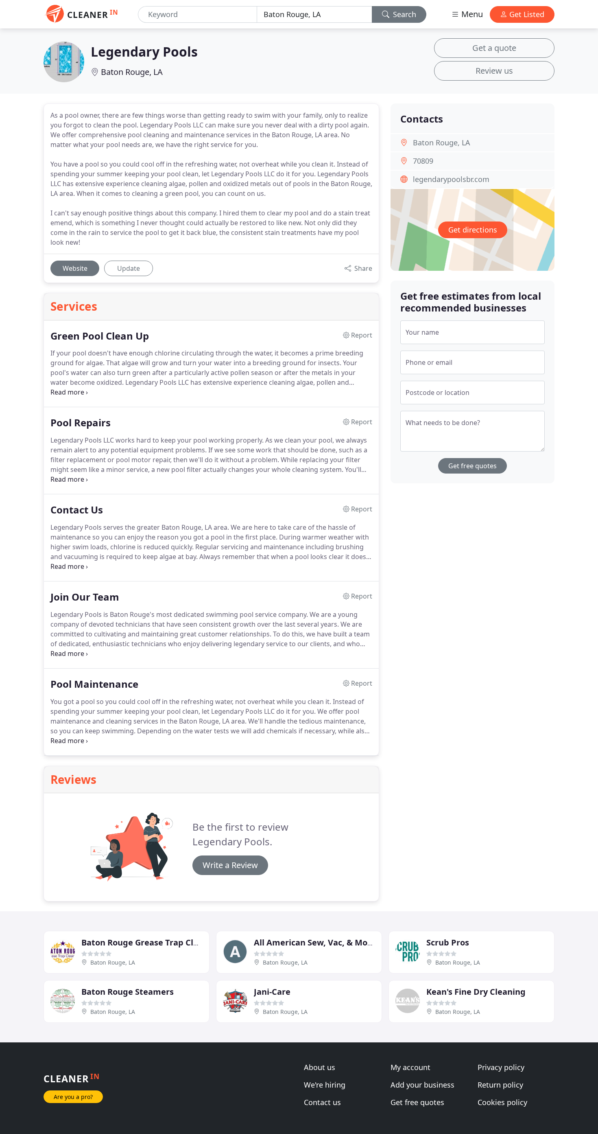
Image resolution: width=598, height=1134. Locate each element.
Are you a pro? (73, 1097)
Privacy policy (501, 1067)
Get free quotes (472, 465)
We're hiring (324, 1085)
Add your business (422, 1085)
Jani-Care (272, 991)
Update (128, 268)
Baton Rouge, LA (132, 71)
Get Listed (525, 14)
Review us (494, 70)
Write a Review (230, 865)
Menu (471, 14)
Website (75, 268)
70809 (423, 161)
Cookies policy (502, 1102)
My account (410, 1067)
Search (403, 14)
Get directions (472, 230)
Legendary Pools (144, 51)
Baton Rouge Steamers (127, 991)
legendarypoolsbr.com (451, 179)
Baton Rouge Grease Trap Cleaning (151, 942)
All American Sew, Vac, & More (315, 942)
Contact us (322, 1102)
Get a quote (494, 47)
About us (319, 1067)
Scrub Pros (447, 942)
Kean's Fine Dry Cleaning (476, 991)
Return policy (500, 1085)
